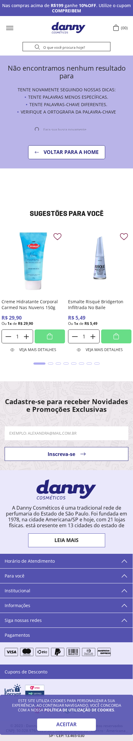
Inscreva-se (61, 454)
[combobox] (66, 47)
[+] (26, 336)
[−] (8, 336)
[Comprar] (50, 336)
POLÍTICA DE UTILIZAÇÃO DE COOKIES (79, 710)
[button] (29, 27)
